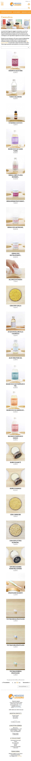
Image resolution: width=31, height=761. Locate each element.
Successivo (27, 682)
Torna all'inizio (23, 686)
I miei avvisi (15, 747)
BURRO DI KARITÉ (15, 462)
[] (29, 8)
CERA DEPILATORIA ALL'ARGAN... (15, 541)
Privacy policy (15, 733)
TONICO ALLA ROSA (15, 97)
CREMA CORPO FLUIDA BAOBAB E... (15, 176)
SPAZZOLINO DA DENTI (15, 593)
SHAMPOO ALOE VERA (15, 70)
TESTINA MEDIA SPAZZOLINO (15, 619)
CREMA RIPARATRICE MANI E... (15, 201)
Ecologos (20, 704)
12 (17, 682)
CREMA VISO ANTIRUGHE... (15, 227)
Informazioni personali (15, 740)
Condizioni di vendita (15, 721)
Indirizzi (15, 744)
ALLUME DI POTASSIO (15, 279)
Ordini (15, 741)
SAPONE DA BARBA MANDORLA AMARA (15, 567)
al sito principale (17, 707)
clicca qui (19, 756)
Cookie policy (16, 734)
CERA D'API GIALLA (15, 305)
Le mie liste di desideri (15, 746)
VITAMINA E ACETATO (15, 123)
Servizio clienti (15, 715)
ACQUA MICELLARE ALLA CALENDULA (15, 332)
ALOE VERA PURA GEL (15, 358)
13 (19, 682)
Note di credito (15, 742)
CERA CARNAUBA (15, 514)
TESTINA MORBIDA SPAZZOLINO (15, 672)
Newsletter (15, 718)
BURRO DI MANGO (15, 488)
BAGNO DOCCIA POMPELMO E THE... (15, 385)
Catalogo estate (6, 12)
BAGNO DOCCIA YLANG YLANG (15, 150)
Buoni (15, 745)
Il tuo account (15, 738)
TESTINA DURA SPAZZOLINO (15, 645)
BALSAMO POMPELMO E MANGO (15, 437)
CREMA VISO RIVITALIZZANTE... (15, 254)
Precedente (6, 682)
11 (15, 682)
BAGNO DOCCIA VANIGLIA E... (15, 410)
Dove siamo (16, 12)
